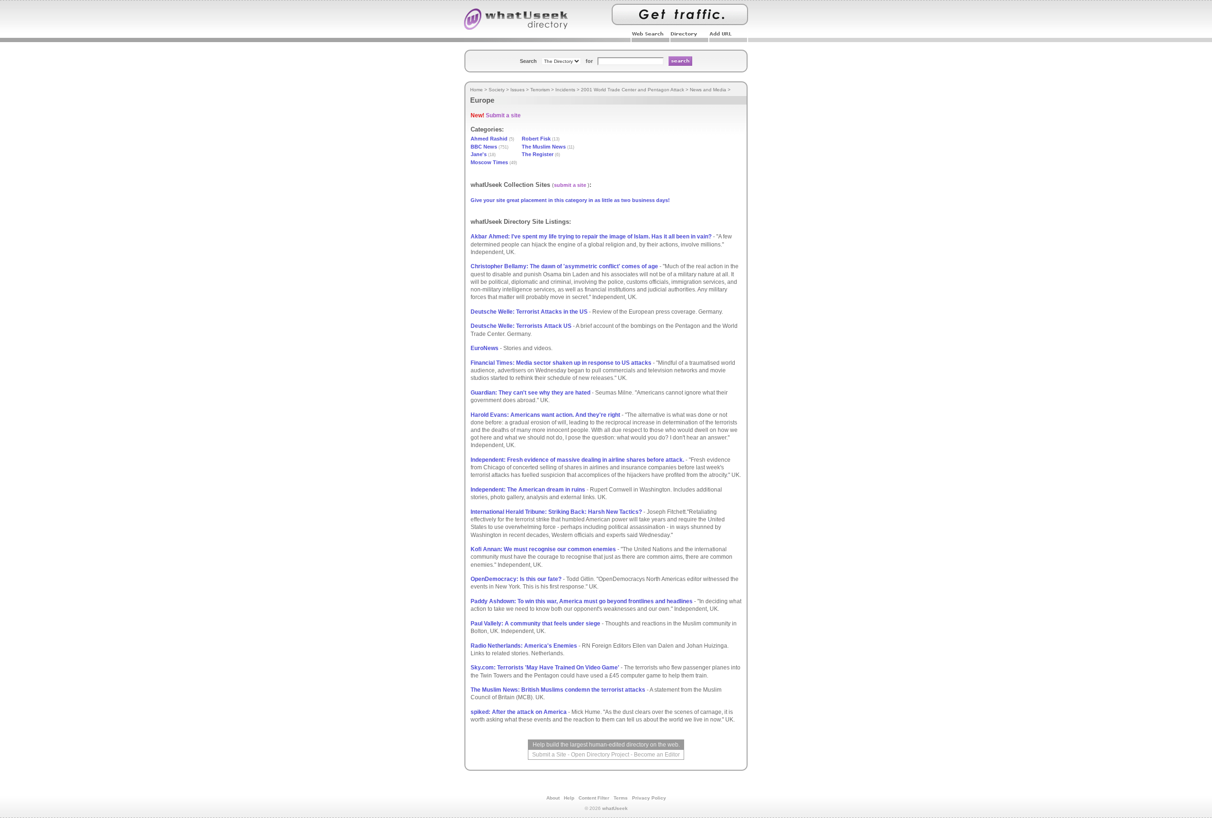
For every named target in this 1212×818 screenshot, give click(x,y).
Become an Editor (657, 754)
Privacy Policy (649, 797)
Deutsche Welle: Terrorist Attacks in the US (529, 311)
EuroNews (485, 348)
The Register (537, 154)
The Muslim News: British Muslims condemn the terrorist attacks (558, 689)
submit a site (570, 185)
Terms (621, 797)
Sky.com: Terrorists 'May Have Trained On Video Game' (545, 667)
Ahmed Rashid (489, 138)
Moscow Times (489, 162)
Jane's (479, 154)
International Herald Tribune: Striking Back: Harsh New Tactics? (556, 512)
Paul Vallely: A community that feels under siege (535, 623)
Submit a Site (549, 754)
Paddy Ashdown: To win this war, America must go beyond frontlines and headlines (582, 601)
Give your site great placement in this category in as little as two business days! (570, 200)
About (553, 797)
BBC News (484, 147)
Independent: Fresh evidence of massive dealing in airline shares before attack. (577, 460)
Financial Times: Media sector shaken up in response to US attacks (561, 363)
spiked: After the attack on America (519, 712)
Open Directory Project (600, 754)
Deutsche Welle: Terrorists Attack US (521, 326)
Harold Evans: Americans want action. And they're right (545, 415)
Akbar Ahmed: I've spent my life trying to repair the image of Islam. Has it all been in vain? (591, 236)
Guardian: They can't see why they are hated (530, 392)
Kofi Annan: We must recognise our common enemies (543, 549)
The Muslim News (544, 147)
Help (569, 797)
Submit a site (503, 115)
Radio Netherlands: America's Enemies (524, 645)
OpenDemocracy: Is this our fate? (516, 579)
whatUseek (615, 808)
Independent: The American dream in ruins (528, 489)
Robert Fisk (536, 138)
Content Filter (594, 797)
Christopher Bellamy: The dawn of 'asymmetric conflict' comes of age (564, 266)
